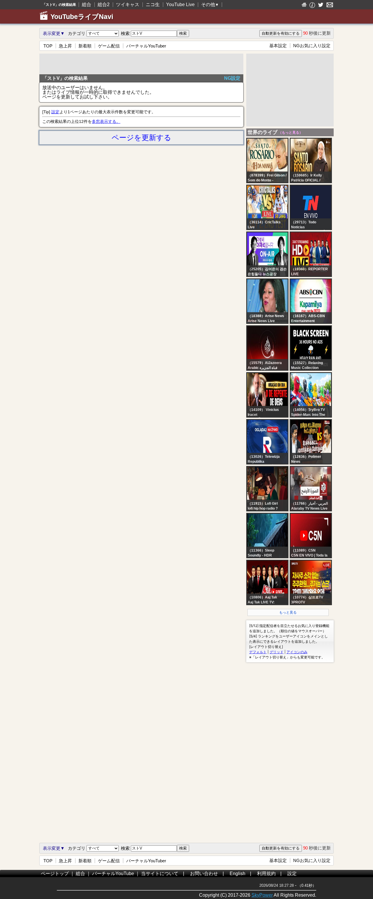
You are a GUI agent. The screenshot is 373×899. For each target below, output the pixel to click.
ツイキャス (127, 4)
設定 (55, 111)
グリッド (277, 652)
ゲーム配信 (109, 45)
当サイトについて (159, 873)
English (237, 873)
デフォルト (258, 652)
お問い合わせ (204, 873)
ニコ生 (153, 4)
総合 (86, 4)
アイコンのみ (296, 652)
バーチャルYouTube (113, 873)
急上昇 (65, 45)
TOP (47, 45)
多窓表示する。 (106, 121)
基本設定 (278, 45)
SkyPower (262, 895)
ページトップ (55, 873)
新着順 (85, 45)
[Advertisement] (141, 64)
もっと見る (288, 612)
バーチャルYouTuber (146, 45)
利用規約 (266, 873)
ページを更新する (141, 137)
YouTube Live (180, 4)
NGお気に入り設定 (311, 45)
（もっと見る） (290, 132)
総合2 (104, 4)
